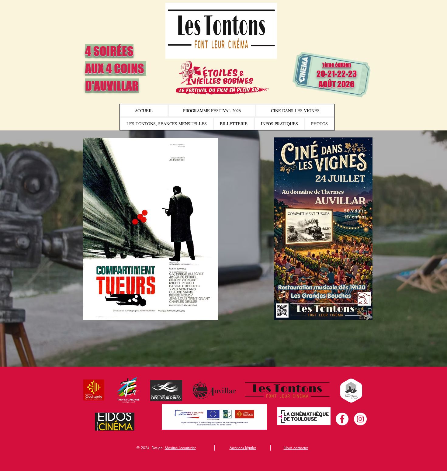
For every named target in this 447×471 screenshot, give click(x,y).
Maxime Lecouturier (180, 447)
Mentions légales (243, 447)
